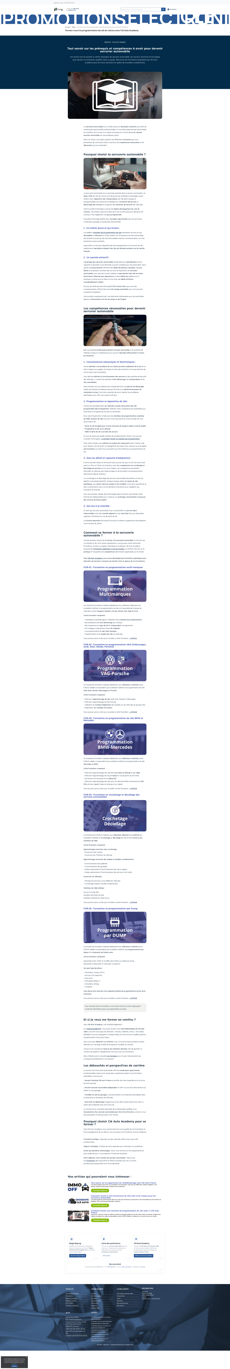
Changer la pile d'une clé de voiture (76, 1335)
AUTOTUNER (69, 1303)
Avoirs (119, 1298)
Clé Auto (142, 1267)
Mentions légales (96, 1296)
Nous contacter (127, 1267)
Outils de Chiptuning (72, 1305)
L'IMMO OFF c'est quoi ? (73, 1326)
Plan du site (94, 1303)
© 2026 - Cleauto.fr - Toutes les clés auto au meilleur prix (115, 1345)
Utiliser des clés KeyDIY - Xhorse (75, 1329)
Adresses (120, 1301)
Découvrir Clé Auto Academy (143, 1255)
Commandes (121, 1296)
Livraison (94, 1293)
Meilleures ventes (71, 1301)
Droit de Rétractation (72, 1293)
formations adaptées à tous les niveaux (108, 549)
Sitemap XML (95, 1308)
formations (91, 1161)
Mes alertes (120, 1305)
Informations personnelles (125, 1293)
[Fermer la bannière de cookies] (26, 1357)
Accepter (14, 1366)
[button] (100, 1190)
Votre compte (123, 1289)
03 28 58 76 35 (111, 1267)
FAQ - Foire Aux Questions (73, 1319)
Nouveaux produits (71, 1298)
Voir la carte (106, 1255)
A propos (94, 1298)
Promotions (69, 1296)
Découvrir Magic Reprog (78, 1255)
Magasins (94, 1305)
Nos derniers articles (72, 1317)
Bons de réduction (122, 1303)
